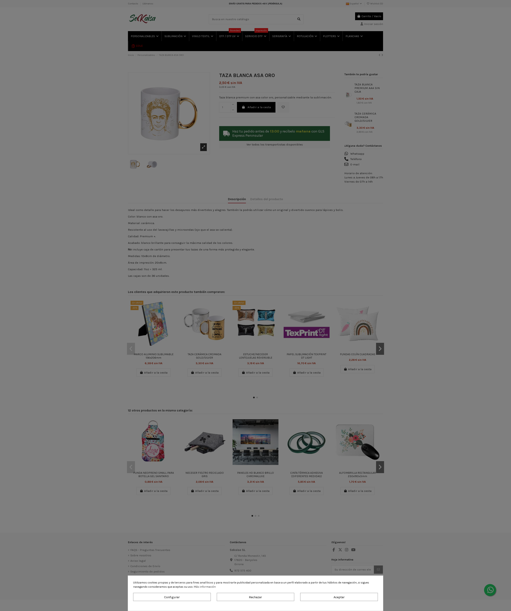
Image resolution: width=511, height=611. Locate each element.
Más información (205, 586)
